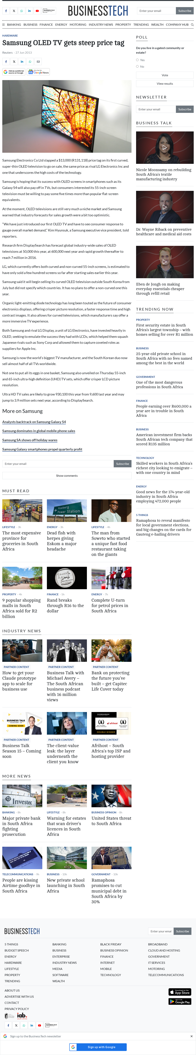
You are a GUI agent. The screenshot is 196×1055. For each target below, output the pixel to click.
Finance (46, 24)
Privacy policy (17, 1009)
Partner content (16, 667)
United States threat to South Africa (111, 821)
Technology (145, 457)
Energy (61, 24)
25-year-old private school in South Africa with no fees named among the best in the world (164, 358)
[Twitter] (13, 10)
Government (100, 874)
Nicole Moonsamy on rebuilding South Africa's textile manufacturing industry (163, 174)
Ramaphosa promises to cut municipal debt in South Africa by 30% (109, 891)
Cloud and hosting (164, 950)
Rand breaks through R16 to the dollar (65, 606)
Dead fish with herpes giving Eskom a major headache (62, 541)
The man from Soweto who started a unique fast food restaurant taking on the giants (110, 543)
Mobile (106, 969)
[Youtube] (37, 10)
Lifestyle (8, 527)
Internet (107, 962)
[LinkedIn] (29, 10)
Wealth (157, 24)
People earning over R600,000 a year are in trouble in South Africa (163, 411)
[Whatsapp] (21, 10)
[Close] (191, 1036)
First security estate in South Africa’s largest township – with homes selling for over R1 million (164, 330)
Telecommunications (17, 874)
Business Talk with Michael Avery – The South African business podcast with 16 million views (65, 686)
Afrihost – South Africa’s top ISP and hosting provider (111, 751)
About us (12, 990)
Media (57, 969)
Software (60, 975)
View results (165, 83)
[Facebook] (6, 10)
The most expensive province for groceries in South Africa (21, 541)
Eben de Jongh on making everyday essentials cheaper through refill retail (160, 289)
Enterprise (61, 956)
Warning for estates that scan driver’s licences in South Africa (66, 826)
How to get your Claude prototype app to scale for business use (19, 681)
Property (123, 24)
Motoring (78, 24)
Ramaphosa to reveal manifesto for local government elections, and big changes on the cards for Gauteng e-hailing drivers (163, 527)
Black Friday (110, 944)
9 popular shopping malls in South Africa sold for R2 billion (21, 608)
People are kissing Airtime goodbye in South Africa (21, 885)
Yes (142, 60)
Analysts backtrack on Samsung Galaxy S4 (34, 422)
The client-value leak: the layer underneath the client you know (63, 753)
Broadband (157, 944)
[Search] (192, 24)
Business (30, 24)
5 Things (142, 515)
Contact (12, 1002)
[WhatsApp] (30, 61)
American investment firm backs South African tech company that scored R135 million (164, 439)
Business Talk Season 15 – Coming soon (21, 751)
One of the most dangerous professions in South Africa (159, 384)
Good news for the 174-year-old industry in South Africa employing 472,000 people (163, 496)
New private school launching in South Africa (66, 885)
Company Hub (177, 24)
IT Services (156, 962)
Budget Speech (17, 950)
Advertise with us (19, 996)
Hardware (10, 35)
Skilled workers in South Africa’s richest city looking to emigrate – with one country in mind (164, 468)
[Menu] (3, 24)
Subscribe (184, 10)
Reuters (7, 52)
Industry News (101, 24)
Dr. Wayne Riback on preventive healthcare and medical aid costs (164, 231)
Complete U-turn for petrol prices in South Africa (109, 606)
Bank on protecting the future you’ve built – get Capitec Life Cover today (110, 681)
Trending (141, 24)
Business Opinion (103, 812)
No (142, 66)
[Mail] (38, 61)
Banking (14, 24)
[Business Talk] (49, 10)
